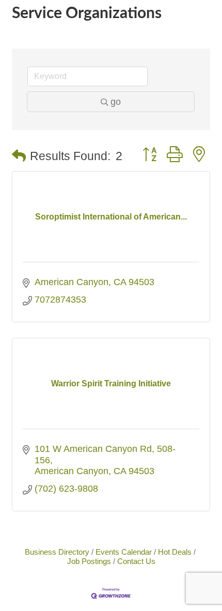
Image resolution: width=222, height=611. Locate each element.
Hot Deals (175, 551)
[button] (19, 156)
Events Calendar (124, 551)
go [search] (115, 102)
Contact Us (136, 561)
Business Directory (57, 551)
